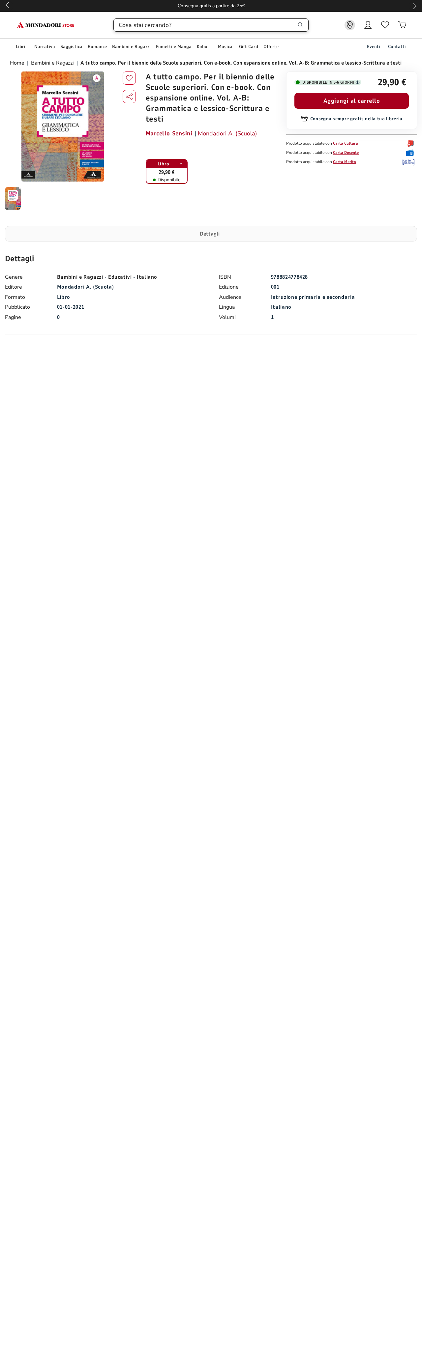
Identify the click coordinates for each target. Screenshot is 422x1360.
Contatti (397, 46)
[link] (350, 25)
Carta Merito (344, 161)
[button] (129, 96)
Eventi (373, 46)
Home (18, 63)
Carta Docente (346, 152)
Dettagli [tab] (210, 234)
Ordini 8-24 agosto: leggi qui (182, 6)
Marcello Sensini (169, 133)
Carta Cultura (345, 143)
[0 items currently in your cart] (402, 25)
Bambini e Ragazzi (52, 63)
